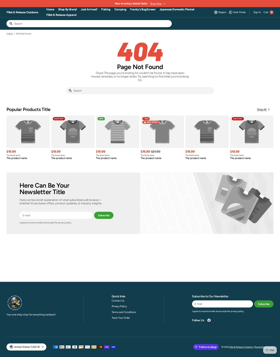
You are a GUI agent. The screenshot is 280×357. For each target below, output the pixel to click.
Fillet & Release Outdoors (241, 347)
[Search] (9, 23)
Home (9, 33)
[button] (220, 12)
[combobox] (92, 23)
